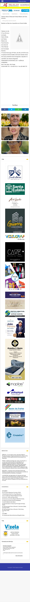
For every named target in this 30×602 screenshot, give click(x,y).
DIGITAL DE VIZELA (22, 1)
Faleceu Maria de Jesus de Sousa (9, 124)
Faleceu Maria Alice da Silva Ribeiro (10, 151)
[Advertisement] (15, 87)
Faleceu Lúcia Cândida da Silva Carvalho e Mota (12, 138)
